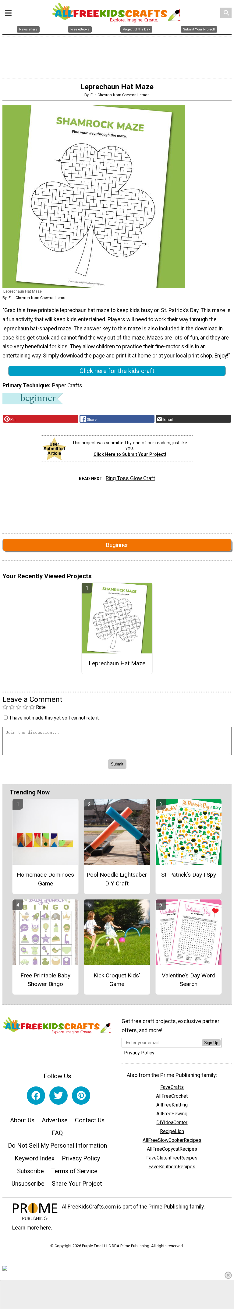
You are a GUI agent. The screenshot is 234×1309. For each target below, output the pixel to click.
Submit (117, 693)
